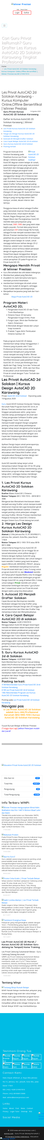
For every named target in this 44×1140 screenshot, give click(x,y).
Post (17, 1108)
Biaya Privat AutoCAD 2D (22, 296)
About (11, 1108)
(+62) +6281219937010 (15, 1089)
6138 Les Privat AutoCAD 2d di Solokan (18, 690)
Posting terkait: (9, 146)
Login (17, 13)
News (23, 1108)
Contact (30, 1108)
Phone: (6, 1093)
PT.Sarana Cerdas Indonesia (17, 1137)
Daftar (26, 13)
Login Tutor (15, 1111)
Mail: (5, 1097)
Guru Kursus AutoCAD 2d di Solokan (18, 144)
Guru (4, 404)
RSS (30, 1111)
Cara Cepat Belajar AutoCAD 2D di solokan (20, 141)
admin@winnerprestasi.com (18, 1097)
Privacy (5, 1111)
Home (3, 66)
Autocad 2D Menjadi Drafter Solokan (18, 139)
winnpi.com (8, 1133)
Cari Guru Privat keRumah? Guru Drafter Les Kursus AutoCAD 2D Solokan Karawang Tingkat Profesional (21, 50)
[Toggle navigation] (4, 25)
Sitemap (24, 1111)
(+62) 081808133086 (17, 1093)
